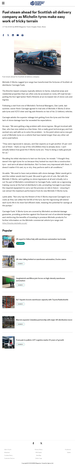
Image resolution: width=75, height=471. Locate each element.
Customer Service (9, 458)
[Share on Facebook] (3, 35)
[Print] (22, 35)
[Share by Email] (18, 35)
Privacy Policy (38, 449)
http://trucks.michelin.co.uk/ (14, 223)
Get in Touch (7, 449)
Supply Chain (36, 27)
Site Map (38, 455)
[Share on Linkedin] (8, 35)
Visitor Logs (38, 458)
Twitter (69, 452)
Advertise (7, 452)
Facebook (68, 449)
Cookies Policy (8, 455)
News (44, 27)
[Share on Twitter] (8, 35)
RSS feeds (39, 452)
